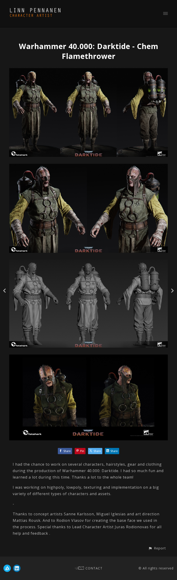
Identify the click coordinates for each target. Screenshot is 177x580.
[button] (157, 548)
